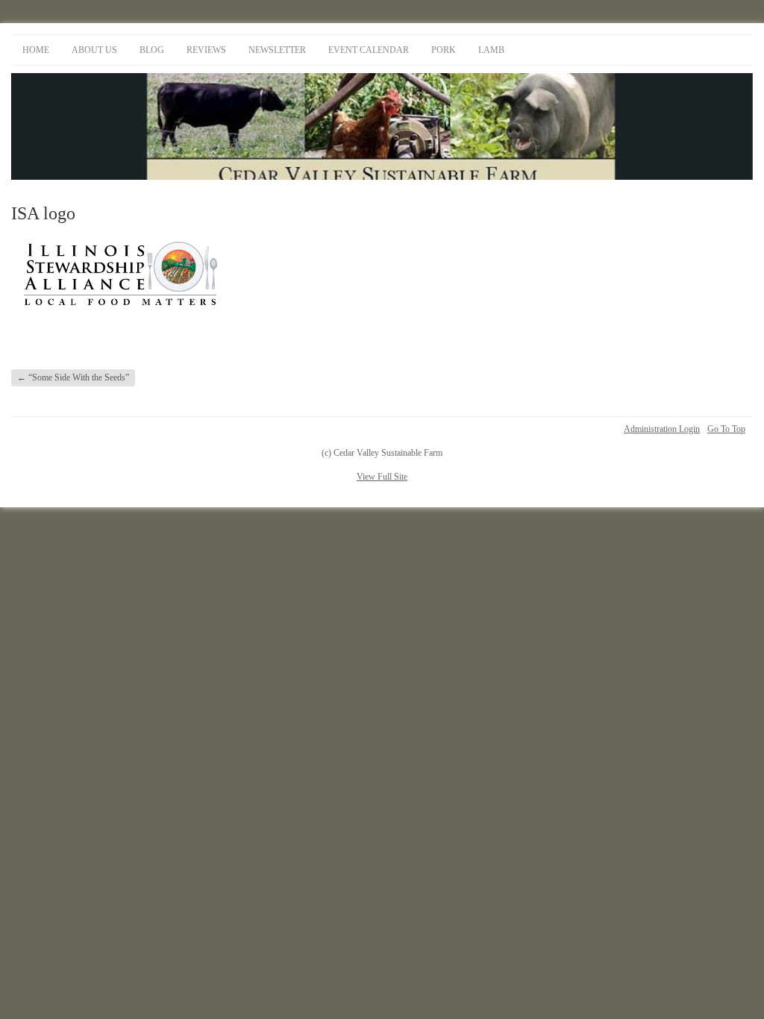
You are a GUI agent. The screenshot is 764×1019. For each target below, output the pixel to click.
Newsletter (277, 50)
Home (35, 50)
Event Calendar (368, 50)
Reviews (206, 50)
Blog (152, 50)
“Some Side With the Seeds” (73, 377)
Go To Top (726, 428)
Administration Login (662, 428)
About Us (94, 50)
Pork (443, 50)
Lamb (491, 50)
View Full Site (382, 476)
